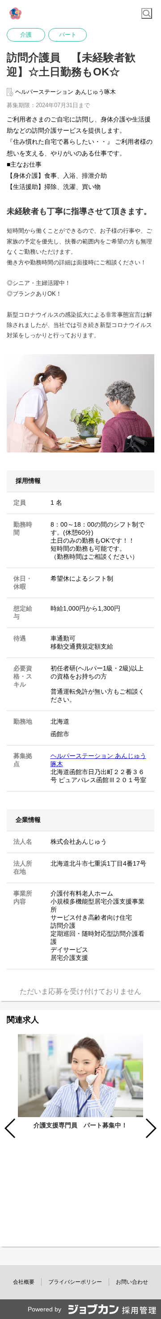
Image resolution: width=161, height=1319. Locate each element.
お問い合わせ (132, 1282)
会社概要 (23, 1282)
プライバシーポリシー (75, 1282)
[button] (150, 1128)
